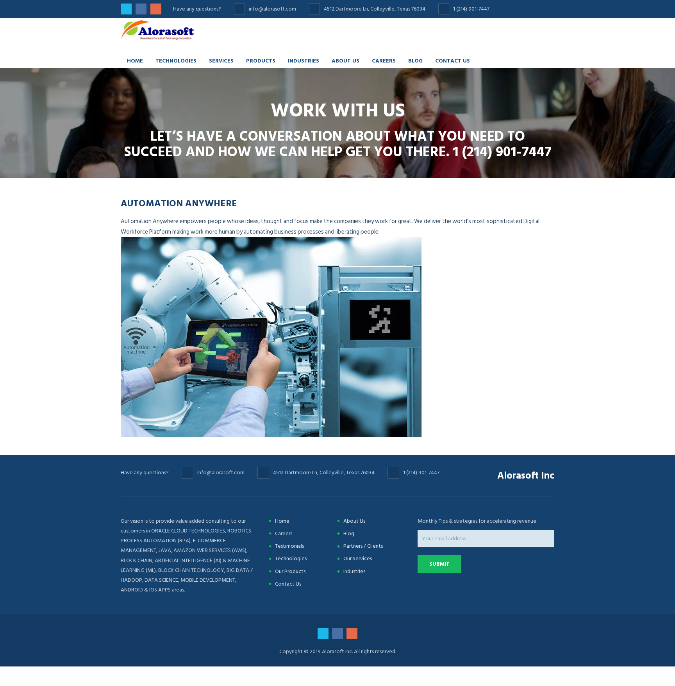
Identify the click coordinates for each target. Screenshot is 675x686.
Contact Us (452, 60)
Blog (415, 60)
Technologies (175, 60)
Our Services (357, 558)
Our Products (290, 571)
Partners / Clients (363, 545)
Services (221, 60)
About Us (345, 60)
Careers (384, 60)
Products (260, 60)
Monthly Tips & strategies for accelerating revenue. (477, 520)
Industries (303, 60)
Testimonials (289, 545)
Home (135, 60)
